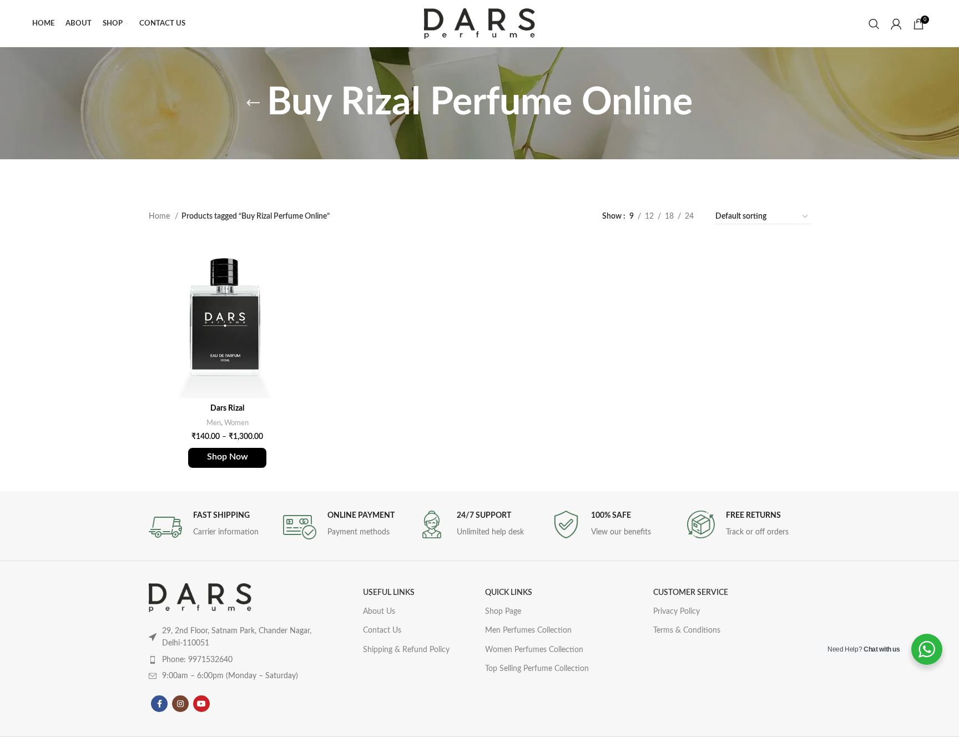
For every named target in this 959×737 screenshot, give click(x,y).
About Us (379, 611)
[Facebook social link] (159, 703)
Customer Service (690, 593)
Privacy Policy (676, 611)
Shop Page (503, 611)
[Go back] (253, 103)
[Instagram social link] (180, 703)
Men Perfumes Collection (528, 630)
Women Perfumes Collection (534, 650)
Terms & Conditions (686, 630)
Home (160, 216)
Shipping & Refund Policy (406, 650)
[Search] (874, 24)
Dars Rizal (227, 408)
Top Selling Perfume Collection (537, 669)
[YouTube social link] (201, 703)
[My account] (896, 24)
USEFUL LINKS (389, 593)
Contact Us (382, 630)
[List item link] (234, 660)
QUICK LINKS (508, 593)
